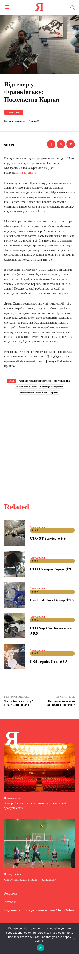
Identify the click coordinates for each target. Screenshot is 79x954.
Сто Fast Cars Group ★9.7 (52, 600)
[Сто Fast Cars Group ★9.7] (14, 595)
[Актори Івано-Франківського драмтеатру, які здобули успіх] (39, 767)
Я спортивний (12, 874)
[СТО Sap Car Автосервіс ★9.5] (14, 625)
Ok (41, 947)
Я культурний (14, 112)
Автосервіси (37, 527)
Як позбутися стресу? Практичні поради (18, 703)
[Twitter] (61, 144)
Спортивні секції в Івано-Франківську (30, 879)
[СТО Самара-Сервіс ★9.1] (14, 564)
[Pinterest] (70, 144)
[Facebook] (51, 144)
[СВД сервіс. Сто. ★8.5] (14, 656)
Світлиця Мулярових (51, 386)
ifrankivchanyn (27, 172)
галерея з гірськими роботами (35, 380)
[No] (74, 938)
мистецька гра (62, 380)
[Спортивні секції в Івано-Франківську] (39, 843)
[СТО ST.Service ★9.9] (14, 533)
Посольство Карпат (25, 386)
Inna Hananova (16, 121)
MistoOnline (65, 910)
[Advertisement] (39, 444)
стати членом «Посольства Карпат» (39, 392)
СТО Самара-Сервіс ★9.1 (52, 569)
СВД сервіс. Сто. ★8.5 (49, 661)
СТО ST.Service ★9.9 (48, 538)
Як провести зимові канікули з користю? (61, 703)
